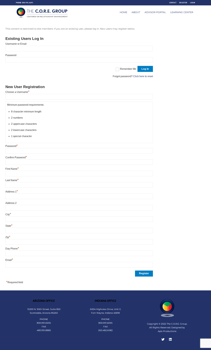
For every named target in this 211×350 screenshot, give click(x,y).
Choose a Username (17, 92)
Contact (173, 2)
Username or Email (16, 43)
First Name (12, 169)
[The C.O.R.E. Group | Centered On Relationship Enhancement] (42, 16)
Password (10, 55)
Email (9, 260)
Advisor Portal (155, 12)
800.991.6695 (27, 2)
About (136, 12)
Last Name (12, 180)
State (9, 226)
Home (123, 12)
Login (192, 2)
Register (183, 2)
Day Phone (12, 248)
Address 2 (11, 203)
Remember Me (128, 69)
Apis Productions (167, 331)
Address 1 (11, 191)
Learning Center (181, 12)
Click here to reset (143, 76)
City (8, 214)
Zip (7, 237)
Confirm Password (16, 157)
